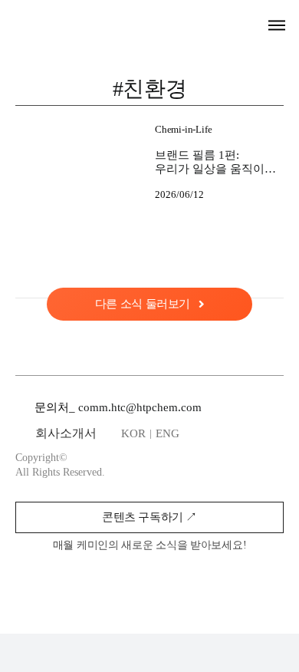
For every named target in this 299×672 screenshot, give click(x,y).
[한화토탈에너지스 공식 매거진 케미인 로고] (79, 20)
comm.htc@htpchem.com (140, 407)
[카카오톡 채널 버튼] (168, 583)
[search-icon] (250, 25)
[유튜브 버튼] (201, 583)
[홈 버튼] (134, 583)
